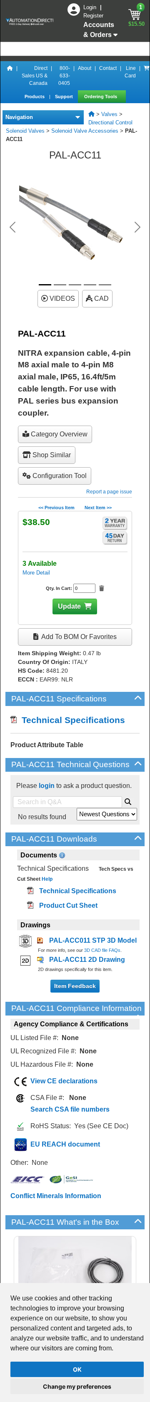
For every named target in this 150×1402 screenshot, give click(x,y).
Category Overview (58, 434)
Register (93, 15)
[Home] (10, 75)
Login (90, 7)
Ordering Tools (101, 96)
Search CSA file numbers (70, 1109)
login (47, 785)
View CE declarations (64, 1081)
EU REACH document (65, 1144)
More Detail (36, 573)
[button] (12, 227)
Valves (109, 114)
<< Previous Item (56, 507)
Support (64, 96)
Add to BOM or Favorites (78, 636)
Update (69, 606)
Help (46, 879)
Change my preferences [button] (77, 1386)
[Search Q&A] (128, 800)
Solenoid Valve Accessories (84, 131)
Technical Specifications (71, 720)
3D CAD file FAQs (102, 950)
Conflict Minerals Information (55, 1195)
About (84, 68)
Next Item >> (98, 507)
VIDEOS (61, 298)
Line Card (130, 72)
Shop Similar (51, 454)
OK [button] (77, 1369)
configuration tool (59, 475)
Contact (108, 68)
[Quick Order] (147, 75)
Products (35, 96)
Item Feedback (75, 986)
